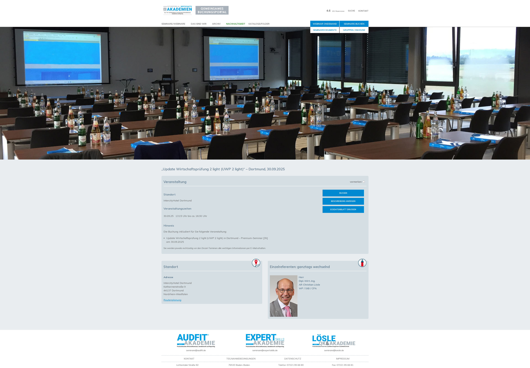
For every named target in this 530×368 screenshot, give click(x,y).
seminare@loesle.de (334, 350)
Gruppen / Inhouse (354, 30)
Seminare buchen (354, 23)
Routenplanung (172, 300)
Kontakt (363, 11)
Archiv (216, 23)
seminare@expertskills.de (265, 350)
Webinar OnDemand (325, 23)
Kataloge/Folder (259, 23)
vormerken (356, 181)
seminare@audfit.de (196, 350)
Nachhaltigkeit (235, 23)
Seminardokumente (325, 30)
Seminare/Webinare (173, 23)
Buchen (343, 193)
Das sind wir (198, 23)
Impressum (342, 358)
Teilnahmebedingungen (240, 358)
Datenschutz (292, 358)
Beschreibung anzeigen (343, 201)
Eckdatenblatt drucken (343, 209)
